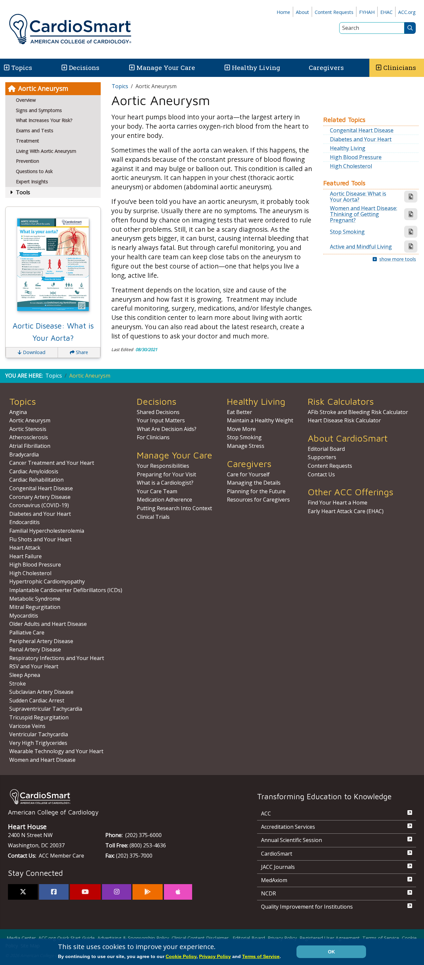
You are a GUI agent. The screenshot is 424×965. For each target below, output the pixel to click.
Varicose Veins (27, 726)
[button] (6, 68)
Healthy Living (256, 67)
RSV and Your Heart (33, 666)
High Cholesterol (351, 166)
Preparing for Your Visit (166, 474)
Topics (120, 86)
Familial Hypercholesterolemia (46, 530)
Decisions (84, 67)
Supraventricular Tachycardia (45, 708)
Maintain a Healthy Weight (260, 420)
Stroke (17, 683)
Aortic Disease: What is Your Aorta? (53, 331)
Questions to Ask (34, 171)
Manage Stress (245, 446)
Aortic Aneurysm (43, 88)
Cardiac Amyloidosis (33, 471)
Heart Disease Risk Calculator (344, 420)
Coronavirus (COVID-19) (39, 505)
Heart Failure (25, 556)
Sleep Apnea (24, 675)
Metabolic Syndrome (34, 598)
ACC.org (407, 12)
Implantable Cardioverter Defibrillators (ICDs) (65, 590)
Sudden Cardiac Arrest (36, 700)
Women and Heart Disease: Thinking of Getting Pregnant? (363, 214)
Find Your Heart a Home (337, 502)
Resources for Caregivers (258, 499)
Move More (241, 429)
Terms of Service (380, 938)
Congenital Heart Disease (362, 130)
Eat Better (239, 412)
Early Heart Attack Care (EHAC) (346, 511)
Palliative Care (26, 632)
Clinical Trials (153, 516)
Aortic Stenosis (27, 429)
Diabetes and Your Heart (361, 139)
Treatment (27, 141)
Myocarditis (23, 615)
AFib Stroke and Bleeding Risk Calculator (358, 412)
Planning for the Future (256, 491)
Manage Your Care (165, 67)
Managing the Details (254, 482)
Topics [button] (21, 67)
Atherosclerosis (28, 437)
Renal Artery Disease (35, 649)
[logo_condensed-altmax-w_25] (119, 797)
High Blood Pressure (356, 157)
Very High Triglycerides (38, 743)
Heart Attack (24, 547)
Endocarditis (24, 522)
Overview (26, 100)
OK (331, 951)
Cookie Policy (181, 956)
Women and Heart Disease (42, 759)
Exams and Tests (34, 130)
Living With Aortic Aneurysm (46, 151)
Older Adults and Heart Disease (48, 624)
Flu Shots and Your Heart (40, 539)
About (302, 12)
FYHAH (367, 12)
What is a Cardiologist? (165, 482)
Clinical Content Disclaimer (200, 938)
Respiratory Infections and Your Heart (56, 658)
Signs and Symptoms (39, 110)
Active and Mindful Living (361, 247)
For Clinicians (153, 437)
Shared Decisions (158, 412)
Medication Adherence (164, 499)
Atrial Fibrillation (29, 446)
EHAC (386, 12)
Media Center (21, 938)
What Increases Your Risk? (44, 120)
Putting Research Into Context (174, 508)
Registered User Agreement (329, 938)
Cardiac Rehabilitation (36, 479)
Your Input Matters (161, 420)
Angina (18, 412)
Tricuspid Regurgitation (39, 717)
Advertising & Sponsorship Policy (133, 938)
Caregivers (326, 67)
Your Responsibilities (163, 465)
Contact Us (321, 474)
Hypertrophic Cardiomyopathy (47, 581)
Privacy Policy (282, 938)
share (81, 352)
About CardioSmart (348, 438)
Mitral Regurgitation (34, 607)
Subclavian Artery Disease (41, 691)
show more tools (397, 259)
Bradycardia (24, 454)
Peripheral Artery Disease (41, 641)
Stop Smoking (347, 232)
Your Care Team (157, 491)
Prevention (27, 161)
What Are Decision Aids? (166, 429)
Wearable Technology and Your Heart (56, 751)
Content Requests (334, 12)
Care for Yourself (248, 474)
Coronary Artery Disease (40, 497)
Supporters (322, 457)
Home (283, 12)
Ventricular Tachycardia (38, 734)
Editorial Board (326, 448)
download (33, 352)
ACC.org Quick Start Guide (66, 938)
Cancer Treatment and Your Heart (51, 462)
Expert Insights (32, 181)
